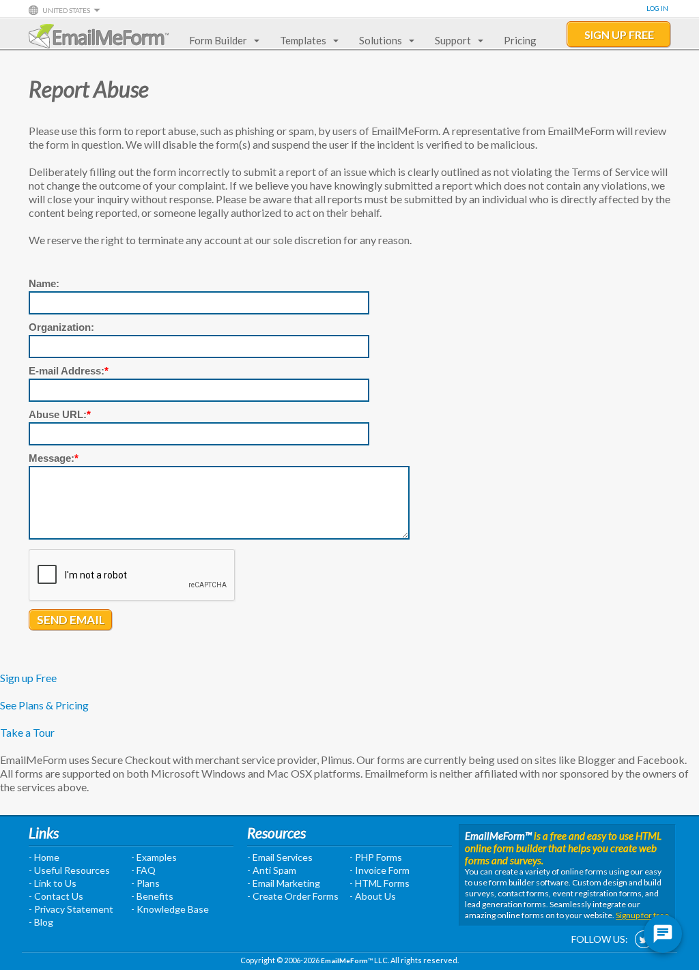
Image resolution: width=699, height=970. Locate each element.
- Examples (154, 857)
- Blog (41, 922)
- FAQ (143, 870)
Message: (54, 458)
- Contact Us (56, 896)
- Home (44, 857)
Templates (303, 40)
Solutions (380, 40)
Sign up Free (28, 677)
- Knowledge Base (170, 909)
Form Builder (218, 40)
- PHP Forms (376, 857)
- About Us (373, 896)
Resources (276, 832)
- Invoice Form (380, 870)
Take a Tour (27, 732)
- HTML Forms (380, 883)
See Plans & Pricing (44, 705)
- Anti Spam (271, 870)
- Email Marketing (283, 883)
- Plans (145, 883)
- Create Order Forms (293, 896)
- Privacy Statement (71, 909)
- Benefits (152, 896)
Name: (44, 283)
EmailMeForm (99, 36)
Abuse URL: (60, 414)
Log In (657, 8)
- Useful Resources (69, 870)
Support (453, 40)
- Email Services (280, 857)
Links (44, 832)
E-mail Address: (69, 371)
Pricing (520, 40)
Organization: (61, 327)
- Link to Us (52, 883)
